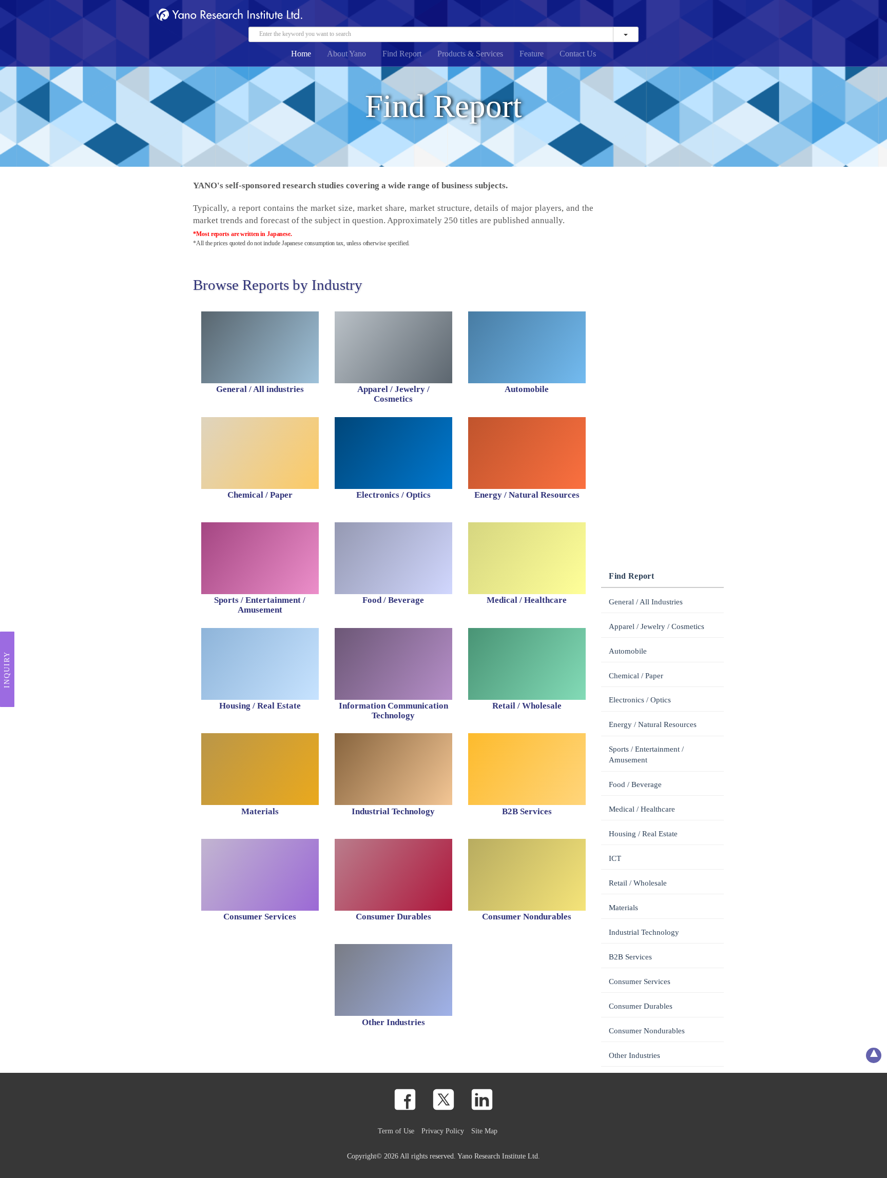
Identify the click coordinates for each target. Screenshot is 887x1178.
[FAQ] (646, 16)
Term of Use (396, 1131)
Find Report (401, 53)
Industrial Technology (644, 932)
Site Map (484, 1131)
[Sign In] (694, 16)
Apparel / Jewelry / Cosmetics (656, 626)
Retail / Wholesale (638, 883)
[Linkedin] (482, 1099)
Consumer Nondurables (647, 1031)
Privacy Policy (442, 1131)
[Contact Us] (662, 16)
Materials (623, 908)
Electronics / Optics (640, 700)
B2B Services (630, 957)
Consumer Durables (640, 1006)
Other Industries (634, 1055)
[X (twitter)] (443, 1099)
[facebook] (405, 1099)
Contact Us (578, 53)
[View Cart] (678, 16)
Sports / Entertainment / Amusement (646, 754)
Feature (531, 53)
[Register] (629, 16)
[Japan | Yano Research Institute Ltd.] (711, 16)
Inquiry (7, 669)
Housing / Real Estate (643, 834)
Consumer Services (639, 981)
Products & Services (470, 53)
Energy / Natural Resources (653, 724)
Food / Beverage (635, 784)
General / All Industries (646, 602)
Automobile (628, 651)
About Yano (346, 53)
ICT (615, 858)
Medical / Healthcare (642, 809)
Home (301, 53)
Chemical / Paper (636, 676)
